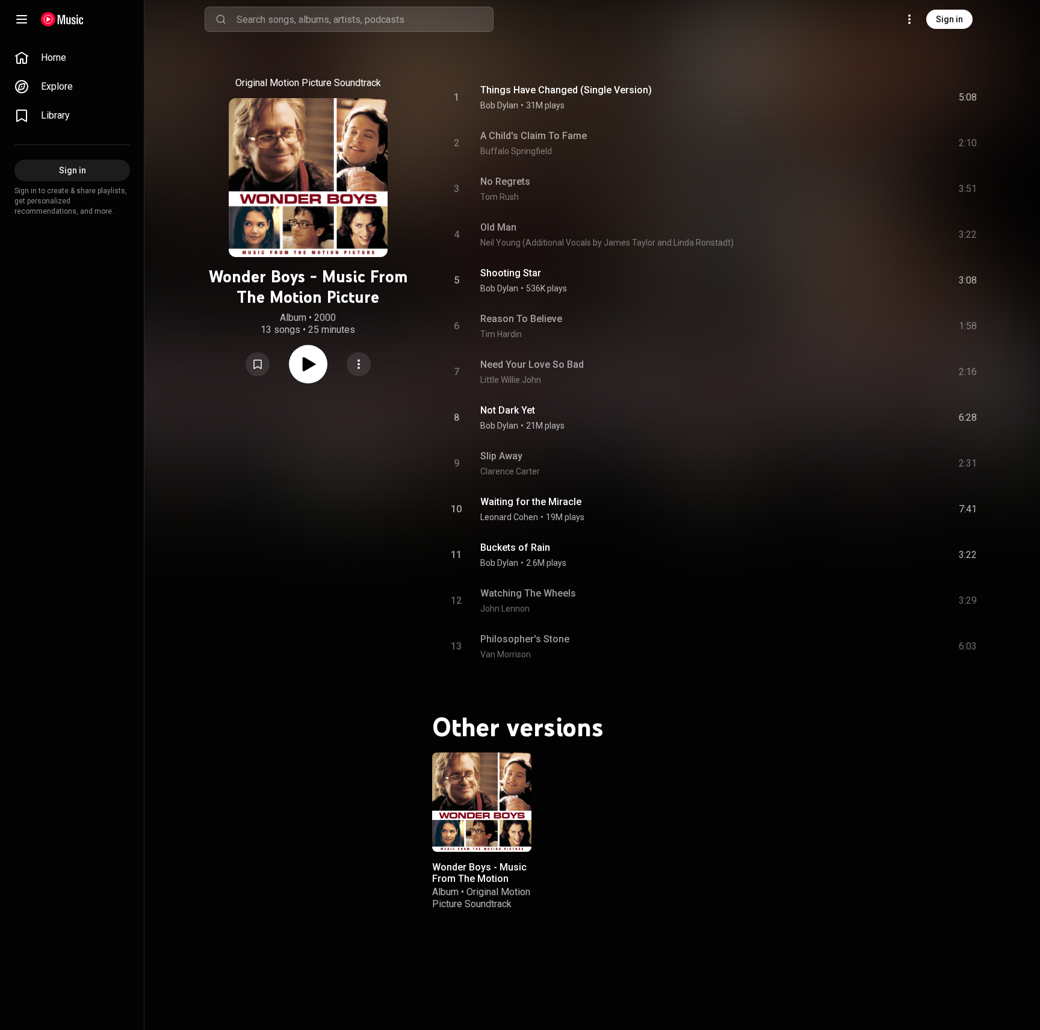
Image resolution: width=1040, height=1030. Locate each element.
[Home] (62, 19)
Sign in (949, 19)
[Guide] (21, 19)
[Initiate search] (221, 19)
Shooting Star (510, 273)
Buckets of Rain (515, 547)
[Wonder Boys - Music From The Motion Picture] (481, 802)
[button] (258, 364)
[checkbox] (968, 97)
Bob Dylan (499, 105)
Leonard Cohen (509, 517)
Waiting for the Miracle (530, 501)
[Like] (877, 97)
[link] (72, 57)
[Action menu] (359, 364)
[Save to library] (257, 364)
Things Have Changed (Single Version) (566, 90)
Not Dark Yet (507, 410)
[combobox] (365, 19)
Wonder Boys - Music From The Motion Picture (479, 878)
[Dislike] (900, 97)
